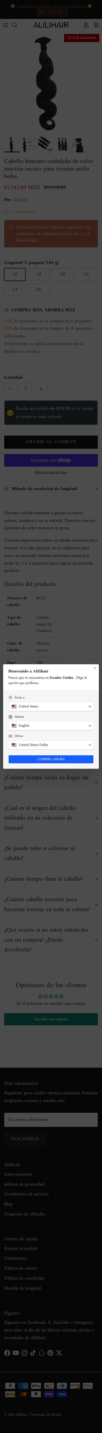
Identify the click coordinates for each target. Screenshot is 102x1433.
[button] (51, 706)
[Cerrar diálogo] (95, 668)
